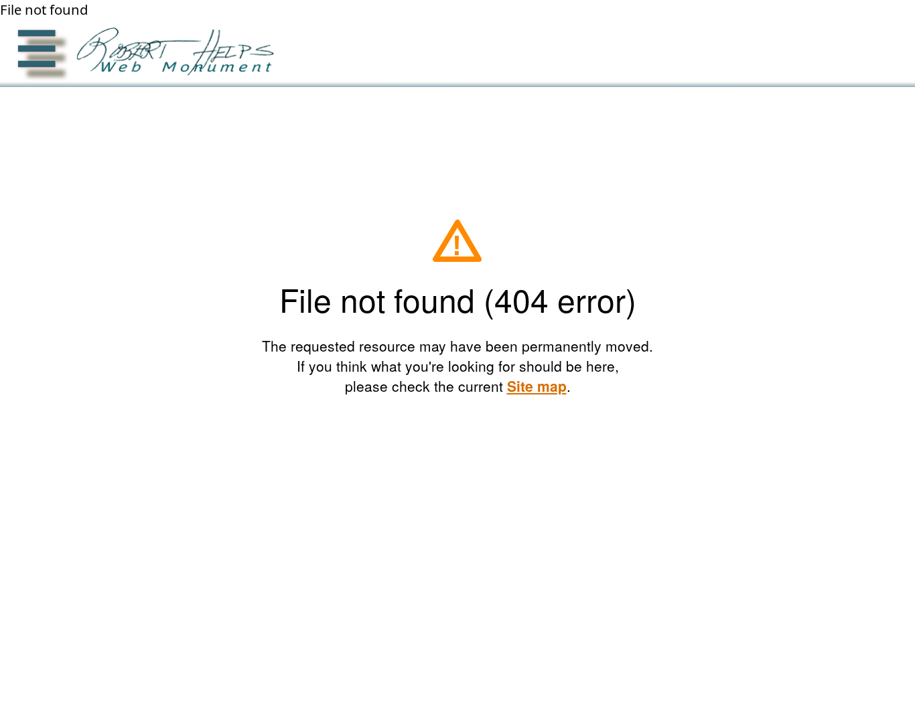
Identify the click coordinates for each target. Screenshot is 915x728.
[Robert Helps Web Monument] (172, 53)
